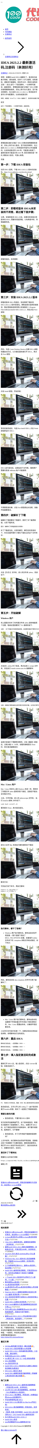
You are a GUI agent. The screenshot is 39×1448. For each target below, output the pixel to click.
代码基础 (8, 32)
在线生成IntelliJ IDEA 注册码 (15, 1356)
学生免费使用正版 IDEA (14, 1400)
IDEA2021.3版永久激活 (13, 1371)
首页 (6, 29)
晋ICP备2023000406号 (9, 1430)
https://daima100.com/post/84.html (12, 1337)
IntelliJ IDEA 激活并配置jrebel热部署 (18, 1349)
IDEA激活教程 (10, 1361)
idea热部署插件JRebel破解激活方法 (17, 1422)
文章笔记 (8, 34)
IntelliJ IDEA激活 (11, 1419)
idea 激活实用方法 (11, 1363)
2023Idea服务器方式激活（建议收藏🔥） (20, 1346)
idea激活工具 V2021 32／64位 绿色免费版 (20, 1358)
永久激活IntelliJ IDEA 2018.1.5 (16, 1417)
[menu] (1, 2)
